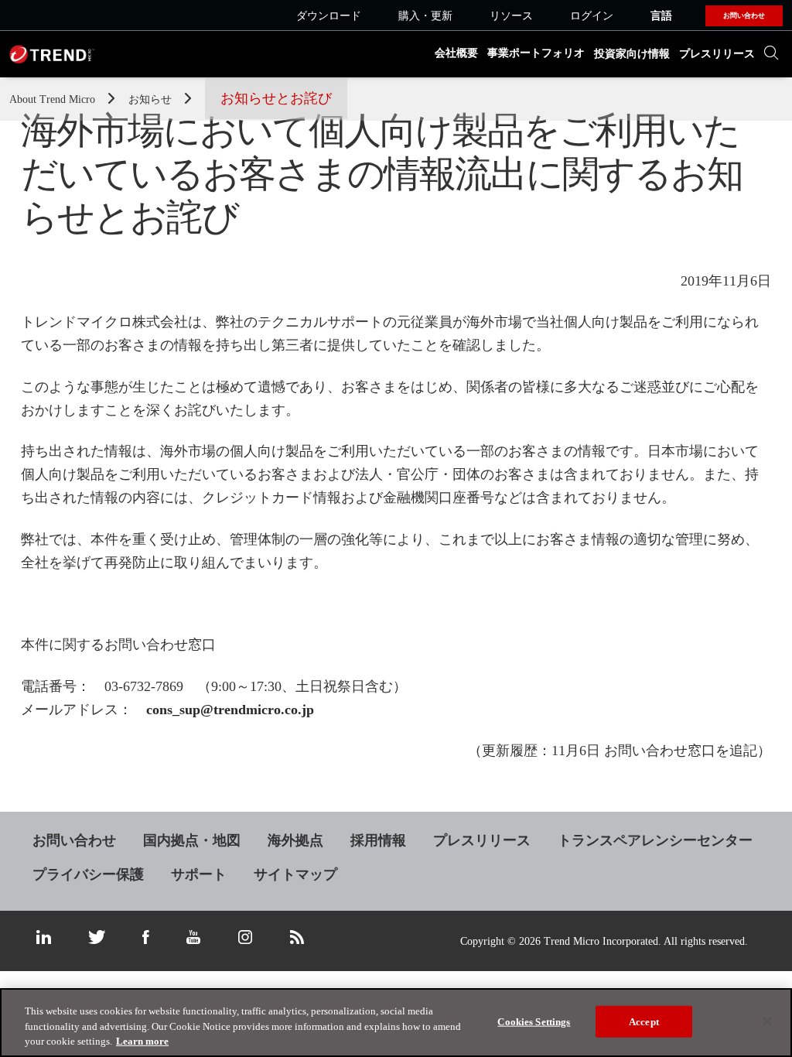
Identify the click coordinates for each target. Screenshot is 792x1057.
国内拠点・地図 (192, 840)
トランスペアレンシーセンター (655, 840)
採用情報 (378, 840)
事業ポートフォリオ (536, 53)
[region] (396, 1022)
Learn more (142, 1041)
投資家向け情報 (632, 54)
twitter (96, 937)
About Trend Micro (53, 99)
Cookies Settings (533, 1021)
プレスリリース (717, 54)
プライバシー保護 (88, 874)
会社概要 (456, 53)
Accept (644, 1021)
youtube (193, 937)
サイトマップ (295, 874)
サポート (199, 874)
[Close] (767, 1021)
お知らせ (151, 99)
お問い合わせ (74, 840)
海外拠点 (295, 840)
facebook (145, 937)
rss (297, 937)
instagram (245, 937)
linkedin (43, 937)
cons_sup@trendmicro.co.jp (230, 709)
